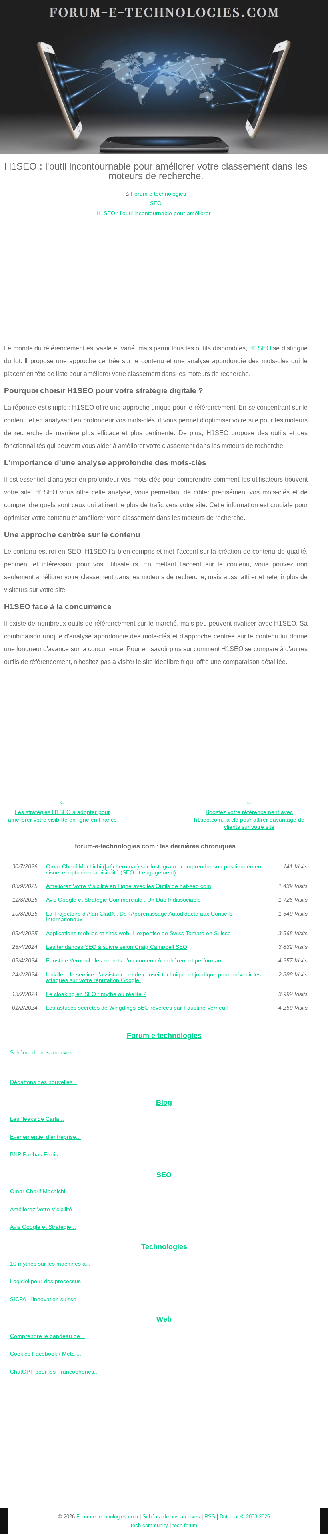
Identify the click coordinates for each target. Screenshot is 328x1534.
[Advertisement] (156, 278)
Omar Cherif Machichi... (40, 1191)
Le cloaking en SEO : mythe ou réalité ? (96, 994)
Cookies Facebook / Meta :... (46, 1353)
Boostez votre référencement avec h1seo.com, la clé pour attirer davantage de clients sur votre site (249, 819)
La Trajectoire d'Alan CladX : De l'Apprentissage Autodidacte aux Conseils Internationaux (139, 916)
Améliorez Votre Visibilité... (43, 1209)
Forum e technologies (158, 193)
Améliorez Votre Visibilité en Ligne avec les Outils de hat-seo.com (128, 886)
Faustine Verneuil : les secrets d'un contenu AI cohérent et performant (134, 960)
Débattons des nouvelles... (43, 1082)
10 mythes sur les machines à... (50, 1263)
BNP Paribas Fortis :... (38, 1154)
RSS (209, 1517)
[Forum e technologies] (164, 77)
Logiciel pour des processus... (48, 1281)
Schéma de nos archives (41, 1052)
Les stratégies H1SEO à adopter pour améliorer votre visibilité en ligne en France (62, 816)
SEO (156, 203)
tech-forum (184, 1525)
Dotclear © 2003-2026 (245, 1517)
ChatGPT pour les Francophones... (54, 1371)
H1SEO (260, 348)
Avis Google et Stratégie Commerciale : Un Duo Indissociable (123, 899)
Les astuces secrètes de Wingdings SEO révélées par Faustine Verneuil (137, 1007)
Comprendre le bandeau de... (47, 1336)
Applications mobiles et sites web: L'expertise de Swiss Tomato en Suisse (138, 933)
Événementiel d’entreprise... (45, 1137)
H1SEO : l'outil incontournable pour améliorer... (155, 213)
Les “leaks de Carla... (37, 1119)
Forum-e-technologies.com (107, 1517)
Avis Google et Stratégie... (43, 1227)
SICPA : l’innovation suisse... (45, 1299)
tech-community (149, 1525)
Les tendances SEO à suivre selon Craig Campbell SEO (116, 947)
